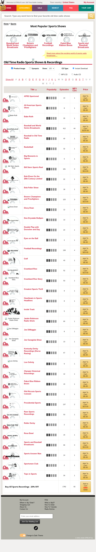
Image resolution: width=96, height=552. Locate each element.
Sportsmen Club (31, 464)
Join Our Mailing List (30, 522)
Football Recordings (48, 44)
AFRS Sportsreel (31, 96)
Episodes (64, 89)
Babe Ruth (28, 116)
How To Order (49, 505)
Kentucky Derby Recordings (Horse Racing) (32, 351)
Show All (10, 79)
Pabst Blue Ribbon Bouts (65, 44)
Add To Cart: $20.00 (85, 250)
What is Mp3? (50, 502)
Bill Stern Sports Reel (33, 167)
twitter (30, 528)
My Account (89, 2)
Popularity (51, 89)
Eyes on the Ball (31, 238)
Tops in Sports (30, 474)
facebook (24, 528)
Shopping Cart (25, 505)
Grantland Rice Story (33, 279)
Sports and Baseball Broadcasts (83, 45)
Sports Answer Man (32, 453)
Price (85, 89)
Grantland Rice (30, 269)
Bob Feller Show (31, 188)
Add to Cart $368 (85, 487)
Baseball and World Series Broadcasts (12, 45)
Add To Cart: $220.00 (85, 128)
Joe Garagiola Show (33, 340)
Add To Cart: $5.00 (85, 98)
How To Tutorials (51, 507)
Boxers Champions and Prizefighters (30, 45)
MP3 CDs (74, 89)
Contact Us (24, 509)
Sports (13, 24)
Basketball (28, 147)
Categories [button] (24, 8)
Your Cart (86, 8)
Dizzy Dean (29, 208)
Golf (26, 259)
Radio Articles (50, 509)
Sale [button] (40, 8)
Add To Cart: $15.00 (85, 169)
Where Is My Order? (27, 502)
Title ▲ (33, 89)
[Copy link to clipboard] (36, 528)
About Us (23, 507)
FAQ (70, 8)
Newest (55, 8)
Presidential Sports (32, 403)
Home (8, 8)
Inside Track (29, 309)
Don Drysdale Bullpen (33, 218)
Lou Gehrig (29, 362)
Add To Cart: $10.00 (85, 271)
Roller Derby (29, 423)
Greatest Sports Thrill (33, 289)
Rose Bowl (29, 433)
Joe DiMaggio (30, 330)
